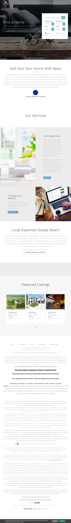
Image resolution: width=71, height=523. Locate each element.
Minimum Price (48, 21)
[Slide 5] (39, 58)
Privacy (12, 344)
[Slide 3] (34, 58)
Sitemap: (15, 505)
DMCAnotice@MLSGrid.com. (55, 460)
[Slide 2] (32, 58)
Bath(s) (57, 26)
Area (54, 505)
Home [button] (34, 2)
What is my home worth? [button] (60, 2)
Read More (47, 177)
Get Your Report (13, 212)
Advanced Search (60, 33)
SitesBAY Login (54, 344)
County (35, 505)
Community (49, 505)
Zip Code (44, 505)
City (39, 505)
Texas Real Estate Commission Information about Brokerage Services (35, 499)
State (31, 505)
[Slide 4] (37, 58)
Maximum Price (59, 21)
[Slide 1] (29, 58)
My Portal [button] (50, 2)
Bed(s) (46, 26)
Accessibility (22, 344)
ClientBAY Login (42, 344)
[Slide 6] (42, 58)
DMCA (31, 344)
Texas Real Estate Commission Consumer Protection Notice (35, 370)
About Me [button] (44, 2)
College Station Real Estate (23, 505)
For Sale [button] (39, 2)
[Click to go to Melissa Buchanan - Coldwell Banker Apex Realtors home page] (6, 2)
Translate (46, 508)
